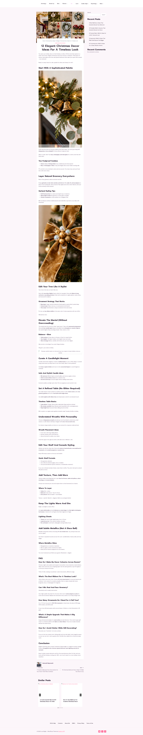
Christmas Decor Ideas (60, 43)
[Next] (80, 695)
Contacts (60, 723)
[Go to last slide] (40, 695)
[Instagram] (105, 731)
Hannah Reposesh (47, 663)
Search (89, 12)
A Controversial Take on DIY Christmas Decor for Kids (48, 700)
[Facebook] (99, 731)
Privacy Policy (80, 723)
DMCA (73, 723)
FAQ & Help (53, 723)
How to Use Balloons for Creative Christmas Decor (70, 700)
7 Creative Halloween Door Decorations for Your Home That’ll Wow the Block (47, 669)
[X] (102, 731)
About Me (67, 723)
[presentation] (48, 690)
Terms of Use (90, 723)
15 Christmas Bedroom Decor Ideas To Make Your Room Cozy (73, 669)
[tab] (60, 707)
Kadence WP (61, 731)
